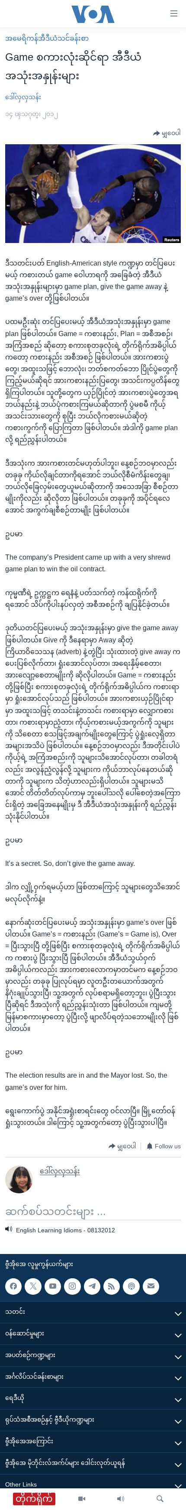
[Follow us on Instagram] (72, 1286)
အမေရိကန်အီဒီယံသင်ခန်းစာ (47, 38)
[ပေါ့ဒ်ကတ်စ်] (131, 1286)
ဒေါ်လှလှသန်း (23, 97)
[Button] (167, 133)
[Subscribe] (151, 1286)
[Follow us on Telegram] (92, 1286)
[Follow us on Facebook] (13, 1286)
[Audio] (121, 1499)
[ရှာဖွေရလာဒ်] (160, 1499)
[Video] (82, 1499)
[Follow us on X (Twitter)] (33, 1286)
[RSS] (111, 1286)
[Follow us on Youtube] (53, 1286)
